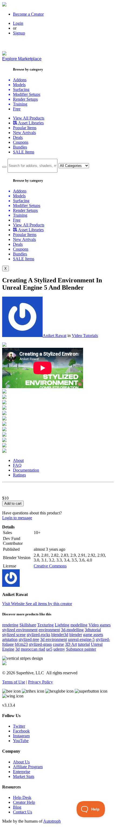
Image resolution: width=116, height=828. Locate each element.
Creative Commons (50, 566)
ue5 (49, 649)
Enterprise (21, 771)
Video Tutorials (85, 335)
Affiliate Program (28, 766)
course (58, 644)
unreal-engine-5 (81, 639)
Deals (18, 137)
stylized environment (19, 629)
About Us (21, 762)
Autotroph (52, 821)
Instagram (21, 736)
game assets (93, 634)
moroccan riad (33, 649)
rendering (10, 625)
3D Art (71, 644)
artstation (10, 639)
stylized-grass (40, 644)
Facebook (21, 731)
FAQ (17, 465)
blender (75, 634)
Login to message (17, 517)
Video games (99, 625)
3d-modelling (72, 629)
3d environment (53, 639)
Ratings (19, 475)
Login (18, 23)
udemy (59, 649)
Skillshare (27, 625)
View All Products (28, 118)
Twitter (19, 726)
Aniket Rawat (54, 335)
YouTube (21, 740)
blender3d (59, 634)
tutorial (84, 644)
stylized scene (14, 634)
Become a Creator (28, 14)
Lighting (62, 625)
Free (17, 109)
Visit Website (14, 603)
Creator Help (24, 802)
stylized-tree (29, 639)
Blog (17, 807)
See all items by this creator (49, 603)
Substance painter (81, 649)
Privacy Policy (40, 682)
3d (17, 649)
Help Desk (22, 797)
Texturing (45, 625)
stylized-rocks (38, 634)
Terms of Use (13, 682)
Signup (19, 33)
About (18, 460)
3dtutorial (93, 629)
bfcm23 (21, 644)
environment (49, 629)
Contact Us (22, 812)
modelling (78, 625)
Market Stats (23, 776)
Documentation (26, 470)
